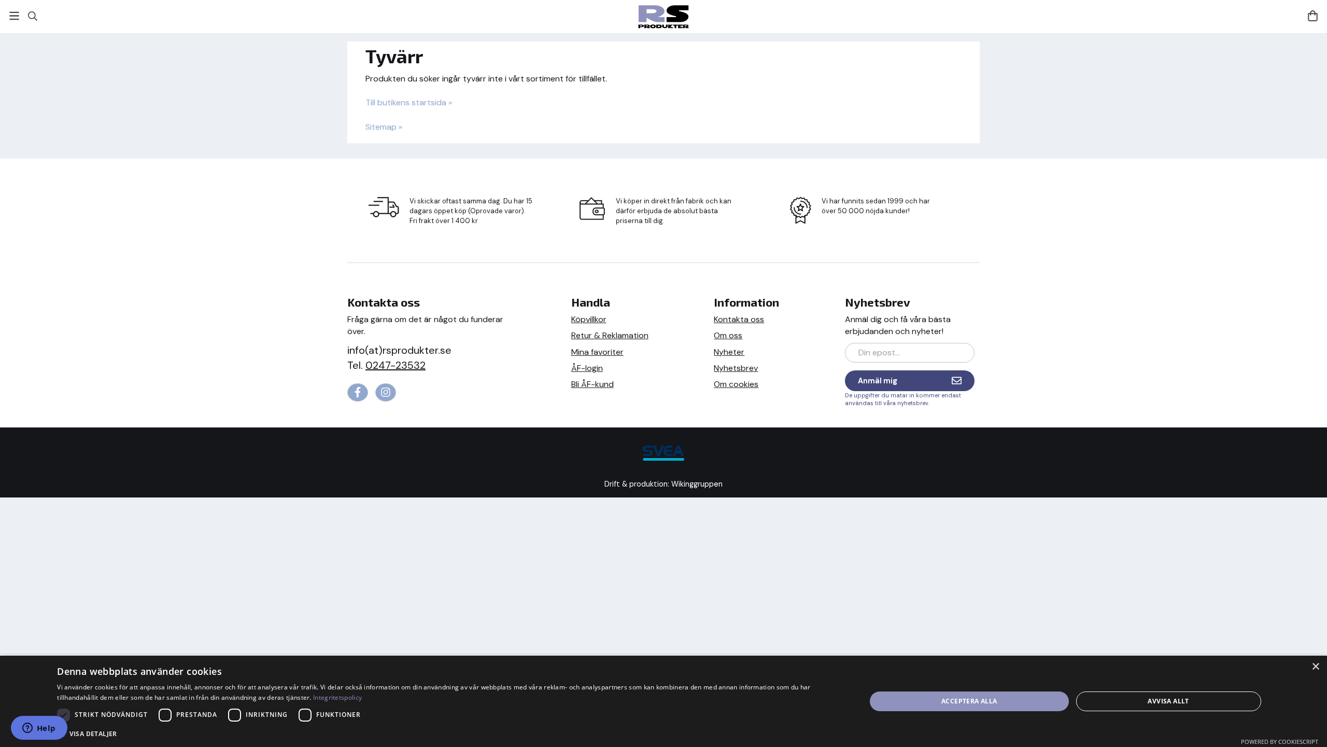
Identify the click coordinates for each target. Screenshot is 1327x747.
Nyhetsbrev (736, 368)
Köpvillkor (588, 319)
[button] (449, 733)
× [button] (1315, 667)
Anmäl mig (877, 380)
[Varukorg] (1313, 15)
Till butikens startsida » (408, 102)
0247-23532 (395, 365)
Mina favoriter (597, 352)
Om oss (728, 335)
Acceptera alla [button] (969, 701)
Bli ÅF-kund (592, 384)
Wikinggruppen (697, 484)
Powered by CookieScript (1279, 741)
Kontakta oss (739, 319)
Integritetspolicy (337, 697)
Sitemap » (383, 126)
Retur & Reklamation (609, 335)
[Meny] (14, 15)
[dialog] (663, 701)
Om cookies (736, 384)
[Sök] (32, 16)
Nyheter (729, 352)
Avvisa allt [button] (1168, 701)
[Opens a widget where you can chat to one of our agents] (38, 729)
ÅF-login (587, 368)
